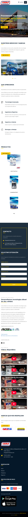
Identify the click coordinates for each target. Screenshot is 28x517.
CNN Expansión (4, 334)
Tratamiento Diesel (14, 192)
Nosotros (4, 29)
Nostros (2, 471)
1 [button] (12, 34)
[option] (14, 21)
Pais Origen (3, 276)
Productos (3, 473)
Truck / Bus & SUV (14, 171)
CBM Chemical (23, 513)
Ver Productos (6, 153)
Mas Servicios (6, 55)
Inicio (2, 468)
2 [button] (14, 34)
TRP (14, 213)
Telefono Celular (4, 271)
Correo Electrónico (5, 267)
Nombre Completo (4, 262)
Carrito (21, 2)
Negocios (3, 475)
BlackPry (16, 515)
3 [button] (15, 34)
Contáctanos (5, 426)
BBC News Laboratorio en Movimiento (9, 336)
